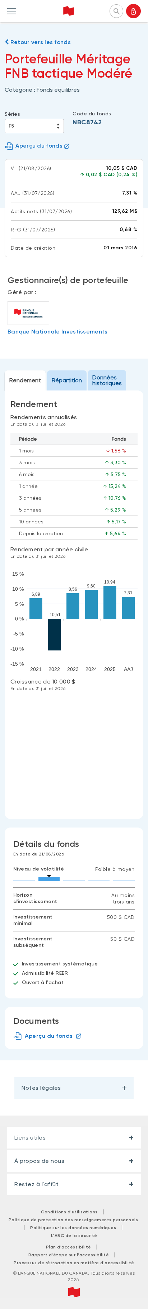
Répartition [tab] (67, 380)
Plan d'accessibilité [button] (68, 1247)
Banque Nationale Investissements (58, 331)
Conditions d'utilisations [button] (69, 1211)
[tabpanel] (74, 604)
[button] (116, 10)
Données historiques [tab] (107, 380)
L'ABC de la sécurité (74, 1235)
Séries (12, 114)
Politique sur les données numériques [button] (73, 1227)
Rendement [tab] (25, 380)
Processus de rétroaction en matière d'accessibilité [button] (74, 1262)
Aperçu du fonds (39, 145)
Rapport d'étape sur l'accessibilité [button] (68, 1254)
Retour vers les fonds (40, 42)
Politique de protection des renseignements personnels (73, 1219)
